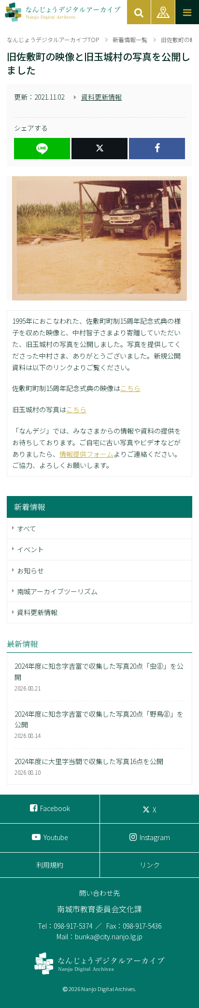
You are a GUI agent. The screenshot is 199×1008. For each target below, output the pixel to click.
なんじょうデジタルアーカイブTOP (53, 39)
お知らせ (30, 570)
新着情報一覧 (130, 39)
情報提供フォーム (86, 454)
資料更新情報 (101, 97)
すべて (26, 528)
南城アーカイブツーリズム (57, 591)
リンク (150, 865)
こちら (130, 388)
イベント (30, 549)
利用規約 (49, 865)
